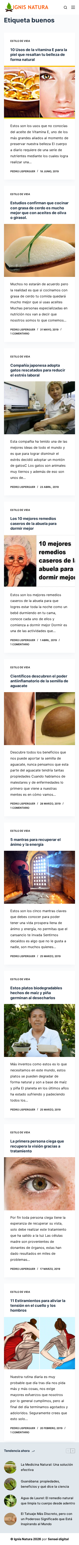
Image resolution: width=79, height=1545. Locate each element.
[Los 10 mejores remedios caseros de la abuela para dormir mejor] (39, 561)
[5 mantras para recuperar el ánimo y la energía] (39, 877)
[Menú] (73, 7)
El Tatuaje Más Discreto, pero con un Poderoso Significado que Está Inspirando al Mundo (46, 1519)
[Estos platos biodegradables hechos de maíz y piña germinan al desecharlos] (39, 1030)
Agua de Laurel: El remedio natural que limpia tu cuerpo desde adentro (48, 1500)
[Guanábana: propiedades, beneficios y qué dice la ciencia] (10, 1484)
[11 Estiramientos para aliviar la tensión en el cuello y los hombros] (39, 1343)
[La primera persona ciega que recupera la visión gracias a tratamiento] (39, 1183)
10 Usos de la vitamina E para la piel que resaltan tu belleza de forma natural (38, 55)
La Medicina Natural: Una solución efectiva (47, 1467)
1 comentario (19, 333)
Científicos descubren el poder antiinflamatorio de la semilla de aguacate (39, 681)
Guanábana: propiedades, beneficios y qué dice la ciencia (45, 1483)
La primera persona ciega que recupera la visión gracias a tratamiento (37, 1146)
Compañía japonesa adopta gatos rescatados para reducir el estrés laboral (37, 370)
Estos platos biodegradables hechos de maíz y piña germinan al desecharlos (36, 993)
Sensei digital (58, 1539)
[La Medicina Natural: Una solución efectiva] (10, 1467)
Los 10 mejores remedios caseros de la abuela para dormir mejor (33, 523)
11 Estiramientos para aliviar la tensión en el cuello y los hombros (37, 1305)
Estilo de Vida (20, 40)
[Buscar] (65, 7)
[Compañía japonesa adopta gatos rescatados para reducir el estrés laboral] (39, 407)
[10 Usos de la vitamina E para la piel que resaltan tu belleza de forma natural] (39, 92)
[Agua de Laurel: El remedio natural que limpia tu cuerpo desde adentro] (10, 1501)
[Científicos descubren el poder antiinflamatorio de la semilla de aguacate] (39, 718)
